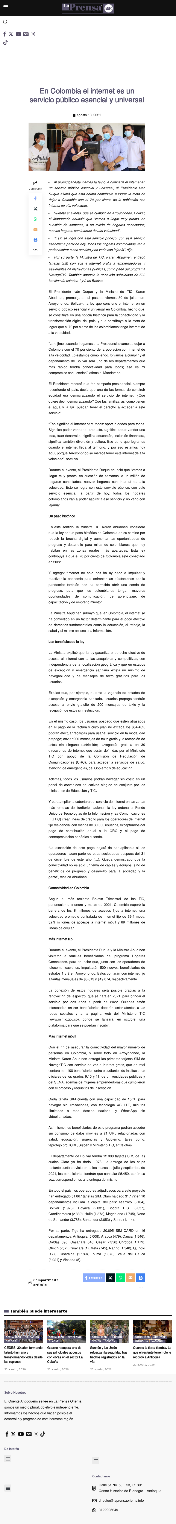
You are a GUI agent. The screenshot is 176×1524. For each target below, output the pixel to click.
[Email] (35, 229)
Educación (32, 1337)
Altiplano (74, 1337)
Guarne (54, 1341)
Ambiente (159, 1337)
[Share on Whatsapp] (35, 219)
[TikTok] (5, 42)
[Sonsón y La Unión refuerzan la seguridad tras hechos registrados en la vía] (109, 1331)
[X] (10, 34)
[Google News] (26, 34)
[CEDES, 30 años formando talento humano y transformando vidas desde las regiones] (23, 1331)
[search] (22, 22)
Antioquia (141, 1341)
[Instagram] (33, 34)
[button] (7, 1458)
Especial (12, 1341)
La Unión (116, 1337)
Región (96, 1341)
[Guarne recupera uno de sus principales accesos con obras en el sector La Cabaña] (66, 1331)
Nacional (158, 1341)
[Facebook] (4, 34)
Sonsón (110, 1341)
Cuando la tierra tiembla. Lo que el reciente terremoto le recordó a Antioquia (152, 1352)
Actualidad (13, 1337)
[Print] (35, 239)
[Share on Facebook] (35, 198)
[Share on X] (35, 209)
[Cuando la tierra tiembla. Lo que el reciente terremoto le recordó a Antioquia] (152, 1331)
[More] (35, 250)
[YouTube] (18, 34)
